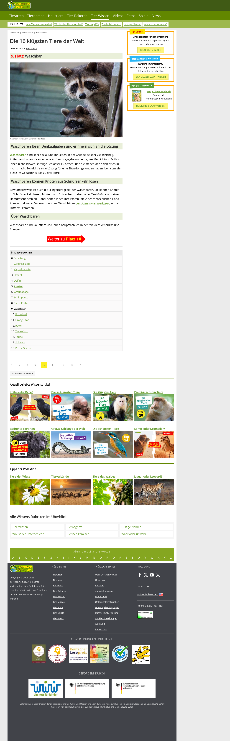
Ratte (18, 325)
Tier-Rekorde (77, 15)
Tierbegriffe (92, 24)
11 (53, 365)
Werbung (100, 623)
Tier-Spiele (58, 612)
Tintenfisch (21, 331)
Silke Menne (31, 48)
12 (62, 365)
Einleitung (20, 258)
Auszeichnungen (104, 591)
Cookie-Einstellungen (106, 618)
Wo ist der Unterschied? (68, 24)
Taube (19, 337)
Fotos (131, 15)
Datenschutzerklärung (106, 612)
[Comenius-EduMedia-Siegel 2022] (58, 654)
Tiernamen (36, 15)
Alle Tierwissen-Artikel (39, 24)
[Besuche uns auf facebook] (139, 574)
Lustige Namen (132, 24)
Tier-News (58, 618)
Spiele (143, 15)
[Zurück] (12, 364)
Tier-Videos (59, 601)
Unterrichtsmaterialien (107, 601)
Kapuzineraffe (22, 269)
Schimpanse (21, 297)
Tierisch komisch (111, 24)
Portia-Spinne (23, 348)
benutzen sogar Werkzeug (93, 203)
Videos (118, 15)
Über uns (100, 580)
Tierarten (16, 15)
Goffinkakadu (22, 263)
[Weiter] (80, 364)
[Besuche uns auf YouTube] (152, 574)
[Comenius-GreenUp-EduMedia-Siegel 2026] (39, 654)
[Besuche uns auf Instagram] (158, 574)
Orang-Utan (22, 320)
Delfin (17, 280)
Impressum (101, 629)
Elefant (18, 275)
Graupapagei (21, 292)
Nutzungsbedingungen (107, 607)
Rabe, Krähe (21, 303)
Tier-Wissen (100, 15)
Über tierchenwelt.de (106, 574)
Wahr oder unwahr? (155, 24)
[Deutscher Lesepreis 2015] (79, 654)
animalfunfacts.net (147, 594)
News (156, 15)
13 (72, 365)
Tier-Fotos (58, 607)
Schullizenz (101, 596)
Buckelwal (21, 314)
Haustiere (56, 15)
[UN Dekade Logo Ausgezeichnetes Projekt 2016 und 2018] (100, 654)
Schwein (20, 342)
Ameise (18, 286)
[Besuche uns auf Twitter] (145, 574)
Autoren (99, 585)
